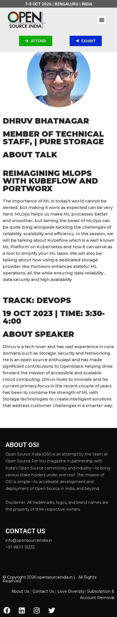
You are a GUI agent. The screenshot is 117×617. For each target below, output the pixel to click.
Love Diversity (71, 591)
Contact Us (43, 591)
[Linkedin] (22, 610)
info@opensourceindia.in (28, 540)
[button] (102, 20)
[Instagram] (37, 610)
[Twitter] (52, 610)
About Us (20, 591)
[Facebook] (7, 610)
